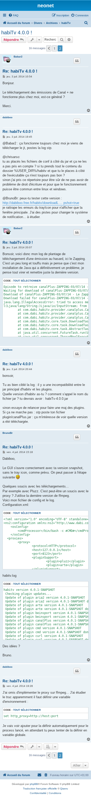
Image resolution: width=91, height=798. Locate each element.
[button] (48, 48)
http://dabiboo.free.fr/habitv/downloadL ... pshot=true (41, 203)
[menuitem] (13, 15)
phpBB (34, 784)
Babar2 (18, 56)
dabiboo (7, 117)
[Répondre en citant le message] (77, 61)
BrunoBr (8, 433)
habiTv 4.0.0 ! (16, 32)
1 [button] (54, 48)
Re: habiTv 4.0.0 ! (20, 71)
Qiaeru (64, 788)
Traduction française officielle (40, 788)
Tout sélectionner (27, 280)
